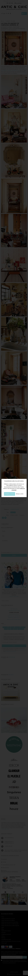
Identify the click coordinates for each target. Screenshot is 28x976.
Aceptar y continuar (10, 493)
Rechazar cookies (19, 493)
